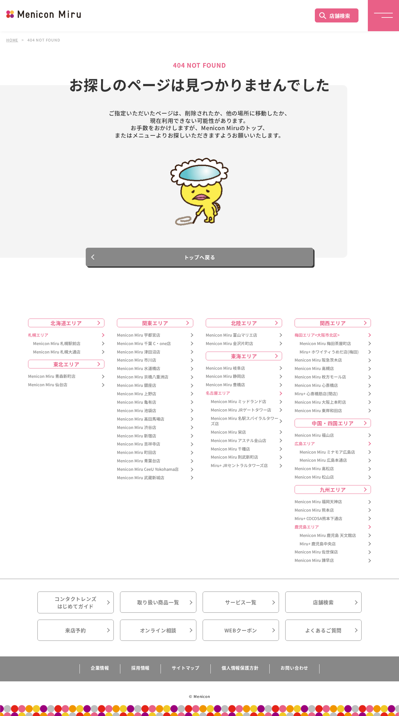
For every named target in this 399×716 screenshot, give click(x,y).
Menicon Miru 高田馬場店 (140, 419)
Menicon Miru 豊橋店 (225, 384)
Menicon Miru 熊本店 (314, 510)
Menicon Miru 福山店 (314, 435)
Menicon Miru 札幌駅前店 (56, 343)
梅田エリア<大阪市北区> (317, 335)
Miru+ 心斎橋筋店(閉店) (316, 394)
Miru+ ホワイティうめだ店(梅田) (329, 352)
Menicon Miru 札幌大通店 (56, 352)
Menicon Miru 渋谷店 (136, 427)
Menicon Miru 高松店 (314, 468)
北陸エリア (244, 323)
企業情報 (100, 668)
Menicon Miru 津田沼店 (138, 352)
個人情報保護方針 (240, 668)
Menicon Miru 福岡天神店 (318, 501)
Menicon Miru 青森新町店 (51, 376)
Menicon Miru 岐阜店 (225, 368)
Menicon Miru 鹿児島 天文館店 (328, 535)
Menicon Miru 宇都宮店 (138, 335)
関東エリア (155, 323)
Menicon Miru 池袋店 (136, 410)
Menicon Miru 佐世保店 (316, 552)
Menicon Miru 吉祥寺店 (138, 444)
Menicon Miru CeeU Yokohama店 (148, 469)
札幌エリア (38, 335)
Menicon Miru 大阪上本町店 (320, 402)
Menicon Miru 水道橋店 (138, 368)
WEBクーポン (240, 630)
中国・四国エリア (332, 423)
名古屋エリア (218, 393)
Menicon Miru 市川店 (136, 360)
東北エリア (66, 364)
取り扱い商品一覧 (158, 602)
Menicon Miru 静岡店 (225, 376)
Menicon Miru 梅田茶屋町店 (325, 343)
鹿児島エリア (307, 527)
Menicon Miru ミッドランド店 (238, 401)
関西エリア (333, 323)
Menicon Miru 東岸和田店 (318, 410)
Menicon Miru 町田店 (136, 452)
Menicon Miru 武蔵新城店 (140, 477)
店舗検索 (339, 15)
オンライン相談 (158, 630)
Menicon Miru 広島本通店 (323, 460)
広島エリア (305, 443)
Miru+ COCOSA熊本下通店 (318, 518)
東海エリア (244, 356)
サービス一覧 (241, 602)
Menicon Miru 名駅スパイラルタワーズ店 (244, 421)
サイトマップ (186, 668)
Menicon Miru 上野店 (136, 394)
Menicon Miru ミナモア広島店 (327, 452)
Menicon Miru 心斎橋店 (316, 385)
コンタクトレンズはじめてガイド (75, 602)
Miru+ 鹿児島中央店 (318, 544)
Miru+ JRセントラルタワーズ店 (239, 465)
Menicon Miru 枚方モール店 (320, 377)
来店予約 (75, 630)
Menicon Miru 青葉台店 (138, 461)
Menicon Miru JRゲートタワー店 (241, 410)
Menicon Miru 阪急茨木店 (318, 360)
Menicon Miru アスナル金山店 (238, 440)
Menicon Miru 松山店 (314, 477)
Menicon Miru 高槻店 (314, 368)
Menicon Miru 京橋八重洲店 (142, 377)
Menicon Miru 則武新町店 (234, 457)
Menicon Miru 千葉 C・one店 (144, 343)
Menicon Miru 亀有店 (136, 402)
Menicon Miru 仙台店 (47, 384)
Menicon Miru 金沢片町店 (229, 343)
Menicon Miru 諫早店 (314, 560)
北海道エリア (66, 323)
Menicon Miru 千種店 (230, 449)
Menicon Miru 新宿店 (136, 436)
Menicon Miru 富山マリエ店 (231, 335)
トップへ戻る (199, 257)
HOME (12, 39)
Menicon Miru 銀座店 (136, 385)
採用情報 (140, 668)
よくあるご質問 (323, 630)
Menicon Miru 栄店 (228, 432)
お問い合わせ (294, 668)
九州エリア (333, 489)
